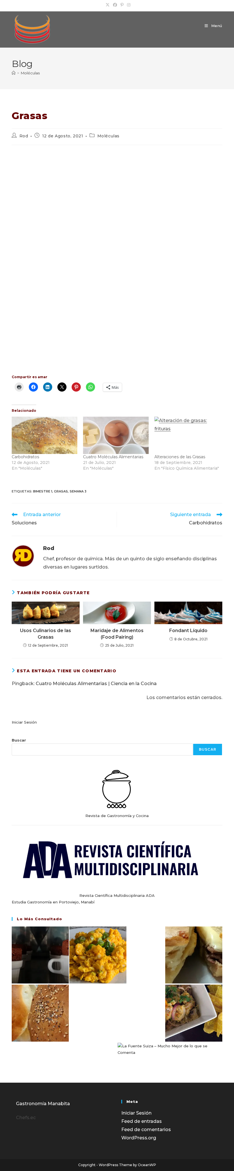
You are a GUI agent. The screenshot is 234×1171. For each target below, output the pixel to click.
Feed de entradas (141, 1121)
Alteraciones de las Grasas (179, 456)
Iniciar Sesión (24, 722)
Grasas (61, 491)
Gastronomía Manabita (43, 1103)
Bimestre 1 (42, 491)
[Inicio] (13, 73)
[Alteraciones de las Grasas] (187, 435)
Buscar (19, 740)
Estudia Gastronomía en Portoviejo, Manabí (53, 902)
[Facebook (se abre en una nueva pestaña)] (115, 4)
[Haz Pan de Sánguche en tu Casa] (40, 1013)
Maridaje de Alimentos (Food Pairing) (117, 634)
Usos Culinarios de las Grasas (45, 634)
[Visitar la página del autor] (23, 555)
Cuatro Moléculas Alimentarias (113, 456)
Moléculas (30, 73)
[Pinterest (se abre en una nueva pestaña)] (122, 4)
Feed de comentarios (146, 1129)
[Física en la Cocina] (40, 954)
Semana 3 (78, 491)
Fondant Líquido (188, 630)
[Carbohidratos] (44, 435)
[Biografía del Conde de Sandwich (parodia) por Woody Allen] (193, 954)
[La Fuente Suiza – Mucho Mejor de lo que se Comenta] (170, 1049)
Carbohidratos (25, 456)
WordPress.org (138, 1138)
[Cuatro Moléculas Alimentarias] (116, 435)
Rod (23, 136)
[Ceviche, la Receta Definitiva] (193, 1013)
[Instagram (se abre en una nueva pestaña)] (127, 4)
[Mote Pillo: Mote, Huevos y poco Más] (97, 954)
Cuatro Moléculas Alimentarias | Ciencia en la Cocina (96, 683)
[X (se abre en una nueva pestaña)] (107, 4)
